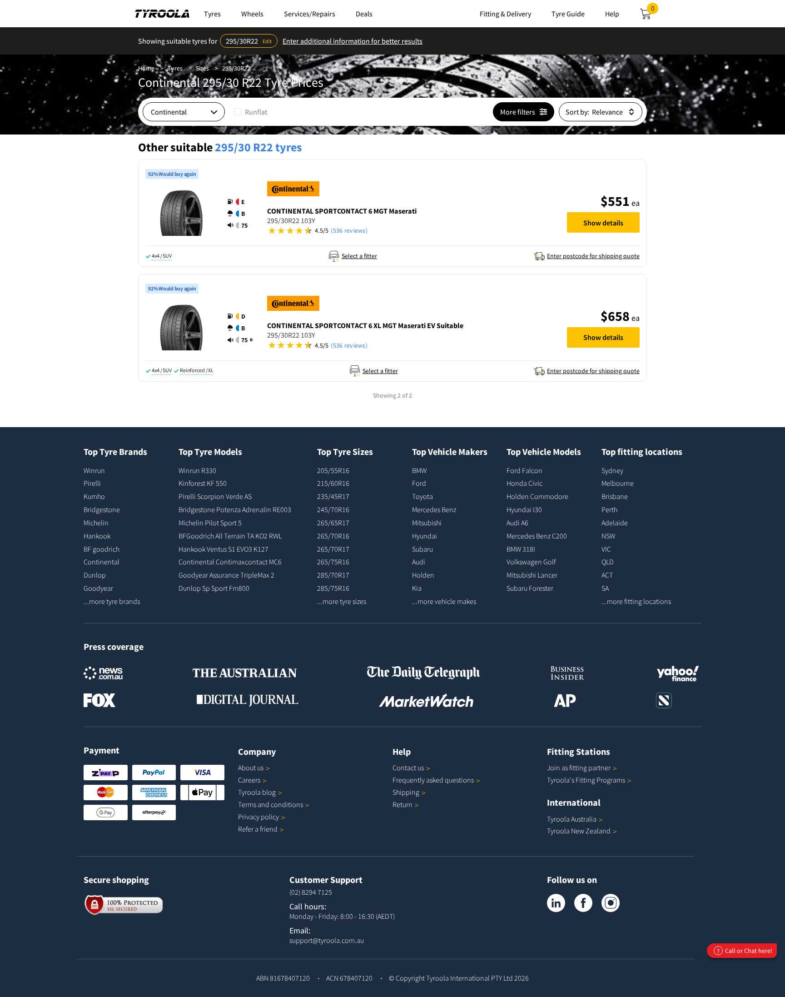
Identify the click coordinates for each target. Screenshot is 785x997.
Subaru (422, 548)
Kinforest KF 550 (203, 483)
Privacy (258, 816)
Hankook (97, 535)
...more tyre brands (112, 601)
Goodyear (98, 588)
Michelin (96, 522)
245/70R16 (333, 509)
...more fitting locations (636, 601)
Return (402, 804)
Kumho (94, 496)
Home (146, 68)
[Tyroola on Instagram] (610, 903)
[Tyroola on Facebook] (583, 903)
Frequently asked (433, 779)
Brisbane (614, 496)
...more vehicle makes (444, 601)
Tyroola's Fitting (586, 779)
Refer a (258, 828)
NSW (608, 535)
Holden (423, 574)
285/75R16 (333, 588)
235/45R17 (333, 496)
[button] (240, 214)
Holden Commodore (537, 496)
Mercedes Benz (434, 509)
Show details (603, 222)
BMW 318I (521, 548)
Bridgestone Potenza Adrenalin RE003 (235, 509)
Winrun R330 (197, 470)
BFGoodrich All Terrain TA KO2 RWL (230, 535)
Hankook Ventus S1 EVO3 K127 (223, 548)
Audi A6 (517, 522)
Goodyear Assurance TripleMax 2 (226, 574)
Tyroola (257, 792)
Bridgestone (102, 509)
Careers (249, 779)
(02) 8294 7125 (310, 892)
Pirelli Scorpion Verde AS (215, 496)
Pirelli (92, 483)
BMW (419, 470)
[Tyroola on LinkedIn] (556, 903)
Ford (419, 483)
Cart (654, 11)
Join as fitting (579, 767)
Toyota (422, 496)
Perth (609, 509)
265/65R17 (333, 522)
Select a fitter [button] (359, 256)
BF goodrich (101, 548)
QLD (607, 561)
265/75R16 (333, 561)
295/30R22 (236, 68)
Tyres (175, 68)
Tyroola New (579, 830)
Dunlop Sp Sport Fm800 (214, 588)
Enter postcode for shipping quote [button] (593, 256)
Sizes (202, 68)
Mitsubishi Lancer (532, 574)
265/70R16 (333, 535)
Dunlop (95, 574)
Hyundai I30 (524, 509)
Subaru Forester (530, 588)
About (250, 767)
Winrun (94, 470)
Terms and (270, 804)
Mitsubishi (427, 522)
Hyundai (424, 535)
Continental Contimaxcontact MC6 (230, 561)
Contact (408, 767)
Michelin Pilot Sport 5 (210, 522)
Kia (417, 588)
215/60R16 (333, 483)
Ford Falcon (524, 470)
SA (605, 588)
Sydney (612, 470)
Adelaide (614, 522)
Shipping (405, 792)
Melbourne (617, 483)
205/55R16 (333, 470)
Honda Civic (524, 483)
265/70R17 (333, 548)
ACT (607, 574)
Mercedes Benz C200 (537, 535)
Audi (418, 561)
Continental (101, 561)
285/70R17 (333, 574)
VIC (606, 548)
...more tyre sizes (341, 601)
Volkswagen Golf (531, 561)
